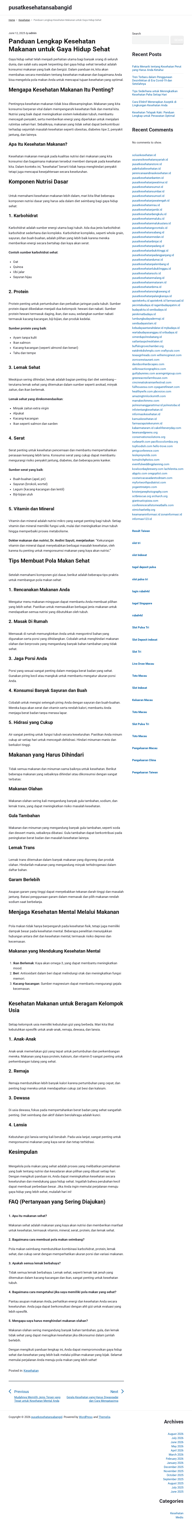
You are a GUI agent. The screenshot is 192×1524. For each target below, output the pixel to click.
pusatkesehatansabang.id (148, 232)
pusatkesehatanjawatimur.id (149, 182)
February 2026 (174, 1458)
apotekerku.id (140, 300)
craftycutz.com (170, 350)
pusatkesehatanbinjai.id (147, 241)
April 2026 (177, 1450)
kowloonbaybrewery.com (147, 469)
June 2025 (177, 1491)
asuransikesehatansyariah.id (150, 159)
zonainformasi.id (171, 514)
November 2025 (173, 1471)
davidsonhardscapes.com (148, 364)
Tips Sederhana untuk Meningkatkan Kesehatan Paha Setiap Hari (155, 93)
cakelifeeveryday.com (167, 428)
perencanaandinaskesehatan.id (151, 173)
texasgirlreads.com (144, 355)
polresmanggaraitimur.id (147, 405)
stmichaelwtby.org (143, 509)
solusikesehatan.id (144, 155)
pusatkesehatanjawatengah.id (150, 200)
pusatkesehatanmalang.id (148, 278)
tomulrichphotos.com (145, 459)
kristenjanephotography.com (150, 491)
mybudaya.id (171, 328)
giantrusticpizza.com (145, 500)
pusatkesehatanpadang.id (148, 246)
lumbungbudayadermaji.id (148, 318)
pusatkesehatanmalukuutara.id (151, 223)
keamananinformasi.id (146, 514)
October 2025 (175, 1475)
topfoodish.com (142, 446)
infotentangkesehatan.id (147, 409)
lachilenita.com (173, 469)
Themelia (104, 1417)
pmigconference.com (145, 450)
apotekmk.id (158, 300)
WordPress (86, 1417)
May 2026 (177, 1446)
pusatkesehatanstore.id (147, 164)
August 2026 (175, 1434)
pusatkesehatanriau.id (146, 205)
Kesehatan (31, 1370)
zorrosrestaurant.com (145, 359)
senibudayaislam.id (144, 323)
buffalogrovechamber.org (148, 346)
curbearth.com (141, 441)
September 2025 (173, 1479)
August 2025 (175, 1483)
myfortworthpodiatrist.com (149, 482)
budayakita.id (140, 309)
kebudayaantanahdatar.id (147, 328)
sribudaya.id (169, 332)
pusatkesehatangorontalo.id (149, 228)
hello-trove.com (163, 446)
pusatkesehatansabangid (46, 1417)
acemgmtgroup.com (168, 373)
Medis (179, 1517)
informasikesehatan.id (146, 414)
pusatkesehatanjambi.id (147, 209)
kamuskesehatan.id (144, 419)
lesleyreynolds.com (144, 455)
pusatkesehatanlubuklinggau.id (151, 268)
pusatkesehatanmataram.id (149, 282)
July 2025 (177, 1487)
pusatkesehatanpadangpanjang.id (153, 255)
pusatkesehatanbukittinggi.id (150, 250)
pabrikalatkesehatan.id (146, 168)
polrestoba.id (171, 405)
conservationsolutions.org (148, 437)
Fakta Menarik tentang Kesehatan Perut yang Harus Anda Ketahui (156, 68)
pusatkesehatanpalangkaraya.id (152, 296)
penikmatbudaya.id (144, 314)
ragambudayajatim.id (167, 305)
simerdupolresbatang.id (147, 337)
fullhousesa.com (142, 387)
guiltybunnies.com (143, 373)
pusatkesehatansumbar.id (148, 191)
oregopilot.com (157, 473)
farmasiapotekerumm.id (147, 423)
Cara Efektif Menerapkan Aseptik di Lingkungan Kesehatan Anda (154, 103)
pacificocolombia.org (164, 441)
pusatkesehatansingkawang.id (151, 291)
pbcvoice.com (162, 391)
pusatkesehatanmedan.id (148, 237)
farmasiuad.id (174, 300)
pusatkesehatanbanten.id (148, 178)
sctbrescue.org (141, 496)
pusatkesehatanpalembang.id (150, 264)
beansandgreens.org (145, 432)
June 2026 (177, 1442)
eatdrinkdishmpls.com (146, 350)
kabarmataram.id (142, 428)
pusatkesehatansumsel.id (148, 196)
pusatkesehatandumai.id (147, 259)
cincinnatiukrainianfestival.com (151, 382)
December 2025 (173, 1467)
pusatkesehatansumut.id (147, 187)
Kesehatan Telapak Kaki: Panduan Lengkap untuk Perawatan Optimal (153, 114)
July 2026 (177, 1438)
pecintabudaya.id (142, 305)
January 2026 (175, 1463)
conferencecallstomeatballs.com (153, 505)
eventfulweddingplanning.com (150, 464)
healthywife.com (142, 391)
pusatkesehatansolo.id (146, 273)
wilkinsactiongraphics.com (149, 369)
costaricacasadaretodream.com (152, 478)
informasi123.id (142, 519)
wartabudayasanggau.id (146, 332)
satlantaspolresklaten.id (147, 341)
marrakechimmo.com (145, 400)
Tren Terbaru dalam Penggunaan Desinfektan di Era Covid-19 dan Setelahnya (152, 80)
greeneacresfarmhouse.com (149, 378)
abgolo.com (139, 473)
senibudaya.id (157, 309)
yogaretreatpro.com (144, 487)
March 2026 (176, 1454)
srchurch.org (159, 496)
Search (136, 33)
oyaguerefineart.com (167, 387)
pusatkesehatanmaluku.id (148, 218)
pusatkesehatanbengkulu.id (149, 214)
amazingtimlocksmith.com (149, 396)
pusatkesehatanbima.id (146, 287)
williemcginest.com (169, 355)
